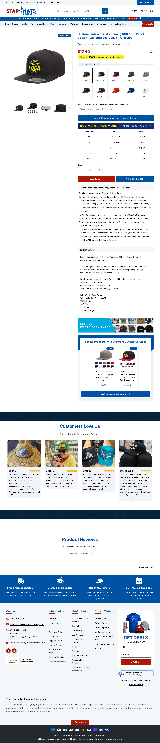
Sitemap (75, 651)
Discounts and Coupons (78, 640)
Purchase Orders (56, 632)
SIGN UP (136, 662)
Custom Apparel (102, 627)
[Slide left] (9, 108)
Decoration (77, 626)
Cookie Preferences (57, 661)
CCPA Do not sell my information (81, 669)
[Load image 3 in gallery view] (46, 108)
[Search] (105, 11)
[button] (16, 24)
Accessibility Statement (77, 661)
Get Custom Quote (135, 179)
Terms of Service (56, 657)
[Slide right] (70, 108)
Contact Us (53, 636)
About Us (53, 619)
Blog (74, 647)
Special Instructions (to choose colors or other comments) (103, 104)
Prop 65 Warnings (80, 655)
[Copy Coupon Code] (140, 18)
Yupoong (125, 44)
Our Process (77, 635)
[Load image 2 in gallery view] (32, 108)
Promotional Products (104, 644)
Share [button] (151, 52)
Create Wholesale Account (80, 620)
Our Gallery (77, 630)
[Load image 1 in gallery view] (18, 108)
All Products (100, 648)
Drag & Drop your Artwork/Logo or (116, 118)
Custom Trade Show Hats (104, 638)
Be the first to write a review (80, 553)
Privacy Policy (55, 645)
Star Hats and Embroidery (73, 735)
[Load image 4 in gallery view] (60, 108)
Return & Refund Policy (56, 651)
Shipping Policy (55, 641)
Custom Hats (100, 619)
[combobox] (81, 11)
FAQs (51, 627)
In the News (54, 623)
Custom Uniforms (102, 632)
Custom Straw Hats (103, 623)
